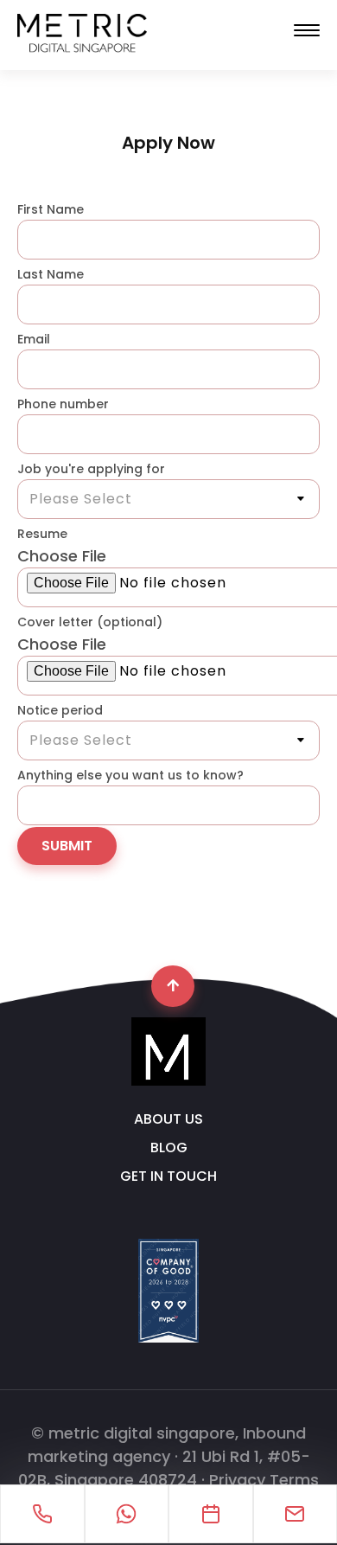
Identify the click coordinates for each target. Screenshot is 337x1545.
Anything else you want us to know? (130, 775)
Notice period (60, 710)
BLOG (169, 1148)
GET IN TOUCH (168, 1176)
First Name (50, 209)
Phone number (63, 404)
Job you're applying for (91, 469)
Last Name (50, 274)
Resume (42, 533)
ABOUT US (168, 1119)
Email (33, 339)
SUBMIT (66, 846)
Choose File (61, 556)
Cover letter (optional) (89, 622)
